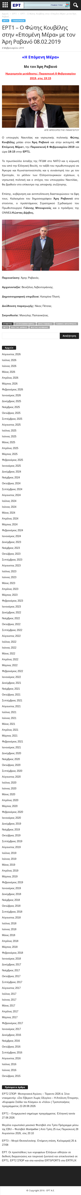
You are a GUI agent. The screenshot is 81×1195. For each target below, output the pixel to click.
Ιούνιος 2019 (9, 858)
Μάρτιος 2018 (9, 946)
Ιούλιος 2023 (9, 571)
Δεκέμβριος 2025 (11, 401)
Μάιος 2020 (8, 794)
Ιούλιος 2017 (9, 993)
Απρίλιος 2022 (10, 659)
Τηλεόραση (18, 20)
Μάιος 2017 (8, 1005)
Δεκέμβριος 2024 (11, 471)
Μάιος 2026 (8, 371)
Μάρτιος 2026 (9, 383)
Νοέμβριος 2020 (11, 759)
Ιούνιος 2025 (9, 436)
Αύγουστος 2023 (11, 565)
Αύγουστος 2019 (11, 847)
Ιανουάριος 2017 (11, 1029)
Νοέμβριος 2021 (11, 688)
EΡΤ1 (5, 20)
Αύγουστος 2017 (11, 988)
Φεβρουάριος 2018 (12, 952)
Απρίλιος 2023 (10, 589)
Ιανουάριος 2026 (11, 395)
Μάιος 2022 (8, 653)
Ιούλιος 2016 (9, 1064)
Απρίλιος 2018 (10, 941)
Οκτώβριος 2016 (11, 1046)
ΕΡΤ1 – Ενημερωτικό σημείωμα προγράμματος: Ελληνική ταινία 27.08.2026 (38, 1115)
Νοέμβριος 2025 (11, 407)
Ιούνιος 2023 (9, 577)
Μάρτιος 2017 (9, 1017)
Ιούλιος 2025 (9, 430)
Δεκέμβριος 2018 (11, 894)
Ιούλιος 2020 (9, 782)
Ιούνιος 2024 (9, 506)
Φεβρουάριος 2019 (12, 882)
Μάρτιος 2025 (9, 454)
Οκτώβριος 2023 (11, 553)
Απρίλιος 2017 (10, 1011)
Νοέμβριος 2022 (11, 618)
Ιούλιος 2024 (9, 501)
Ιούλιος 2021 (9, 712)
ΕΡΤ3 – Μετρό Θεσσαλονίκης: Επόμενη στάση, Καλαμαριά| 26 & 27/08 (39, 1142)
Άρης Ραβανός (45, 324)
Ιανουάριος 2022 (11, 677)
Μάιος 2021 (8, 723)
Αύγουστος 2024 (11, 495)
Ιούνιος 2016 (9, 1070)
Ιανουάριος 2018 (11, 958)
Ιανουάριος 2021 (11, 747)
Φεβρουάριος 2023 (12, 600)
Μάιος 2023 (8, 583)
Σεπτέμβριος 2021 (12, 700)
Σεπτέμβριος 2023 (12, 559)
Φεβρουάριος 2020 (12, 811)
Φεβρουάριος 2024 (12, 530)
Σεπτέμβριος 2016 (12, 1052)
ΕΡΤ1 (5, 327)
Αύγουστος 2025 (11, 424)
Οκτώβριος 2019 (11, 835)
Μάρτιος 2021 (9, 735)
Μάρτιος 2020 (9, 806)
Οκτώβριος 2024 (11, 483)
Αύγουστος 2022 (11, 635)
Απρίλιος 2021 (10, 729)
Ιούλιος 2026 (9, 360)
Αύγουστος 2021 (11, 706)
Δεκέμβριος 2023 (11, 542)
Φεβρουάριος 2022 (12, 671)
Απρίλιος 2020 (10, 800)
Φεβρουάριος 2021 (12, 741)
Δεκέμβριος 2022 (11, 612)
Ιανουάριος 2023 (11, 606)
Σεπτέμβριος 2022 (12, 630)
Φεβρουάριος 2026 (12, 389)
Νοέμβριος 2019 (11, 829)
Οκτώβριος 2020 (11, 765)
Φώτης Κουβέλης (39, 327)
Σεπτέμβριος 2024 (12, 489)
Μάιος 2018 (8, 935)
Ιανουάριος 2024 (11, 536)
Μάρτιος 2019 (9, 876)
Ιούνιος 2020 (9, 788)
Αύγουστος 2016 (11, 1058)
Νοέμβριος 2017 (11, 970)
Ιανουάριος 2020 (11, 817)
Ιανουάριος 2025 (11, 465)
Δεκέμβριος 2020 (11, 753)
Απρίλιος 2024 (10, 518)
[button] (75, 5)
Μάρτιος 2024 (9, 524)
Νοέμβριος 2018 (11, 899)
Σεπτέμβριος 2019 (12, 841)
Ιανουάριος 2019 (11, 888)
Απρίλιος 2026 (10, 377)
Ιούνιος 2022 (9, 647)
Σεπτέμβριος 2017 (12, 982)
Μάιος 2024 (8, 512)
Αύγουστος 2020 (11, 776)
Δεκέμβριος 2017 (11, 964)
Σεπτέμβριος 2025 (12, 418)
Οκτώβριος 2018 (11, 905)
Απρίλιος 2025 (10, 448)
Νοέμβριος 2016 (11, 1040)
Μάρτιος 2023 (9, 594)
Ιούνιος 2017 (9, 999)
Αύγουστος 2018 (11, 917)
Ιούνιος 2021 (9, 718)
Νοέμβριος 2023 (11, 547)
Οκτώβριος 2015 (11, 1076)
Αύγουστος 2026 (11, 354)
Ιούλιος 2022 (9, 641)
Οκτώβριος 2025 (11, 413)
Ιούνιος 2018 (9, 929)
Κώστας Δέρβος (19, 327)
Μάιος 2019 (8, 864)
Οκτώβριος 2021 (11, 694)
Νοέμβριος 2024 (11, 477)
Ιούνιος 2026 (9, 366)
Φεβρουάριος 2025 (12, 459)
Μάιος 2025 (8, 442)
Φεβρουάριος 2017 (12, 1023)
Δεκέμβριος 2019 (11, 823)
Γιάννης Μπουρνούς (66, 324)
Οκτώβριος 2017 (11, 976)
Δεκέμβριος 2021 (11, 682)
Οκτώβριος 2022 (11, 624)
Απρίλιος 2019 (10, 870)
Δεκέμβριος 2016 (11, 1034)
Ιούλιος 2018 (9, 923)
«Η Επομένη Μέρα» (25, 324)
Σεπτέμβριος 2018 (12, 911)
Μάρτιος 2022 (9, 665)
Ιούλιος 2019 (9, 853)
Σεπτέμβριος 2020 (12, 770)
